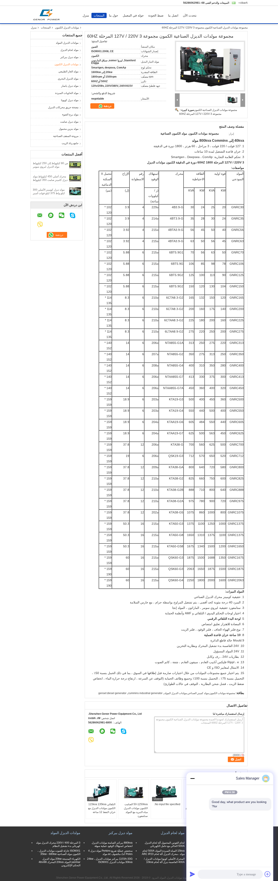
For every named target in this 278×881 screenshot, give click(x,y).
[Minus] (192, 778)
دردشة (107, 106)
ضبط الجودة (156, 15)
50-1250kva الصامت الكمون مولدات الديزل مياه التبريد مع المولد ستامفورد (136, 810)
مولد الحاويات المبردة (66, 93)
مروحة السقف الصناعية (65, 136)
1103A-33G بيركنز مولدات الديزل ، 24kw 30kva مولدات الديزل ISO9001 (109, 860)
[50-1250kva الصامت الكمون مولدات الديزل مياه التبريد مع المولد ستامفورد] (133, 791)
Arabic (244, 2)
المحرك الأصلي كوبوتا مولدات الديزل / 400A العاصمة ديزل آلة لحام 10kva (164, 860)
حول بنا (113, 15)
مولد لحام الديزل (69, 50)
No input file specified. (167, 804)
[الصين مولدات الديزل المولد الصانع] (47, 14)
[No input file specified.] (166, 791)
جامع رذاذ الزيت (70, 143)
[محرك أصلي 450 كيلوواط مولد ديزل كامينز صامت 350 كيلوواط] (75, 177)
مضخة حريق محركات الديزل (63, 107)
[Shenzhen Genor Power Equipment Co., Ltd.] (177, 100)
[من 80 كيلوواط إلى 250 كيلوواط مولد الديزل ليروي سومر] (75, 164)
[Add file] (268, 874)
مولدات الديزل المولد (67, 42)
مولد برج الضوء (70, 114)
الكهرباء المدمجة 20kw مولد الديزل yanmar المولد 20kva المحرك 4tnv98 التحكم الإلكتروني (59, 862)
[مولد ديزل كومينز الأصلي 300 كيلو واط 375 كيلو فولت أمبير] (75, 191)
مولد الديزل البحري (68, 78)
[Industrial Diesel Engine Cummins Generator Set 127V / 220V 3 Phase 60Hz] (210, 66)
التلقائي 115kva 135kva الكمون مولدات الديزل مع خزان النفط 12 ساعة (101, 808)
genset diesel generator (112, 693)
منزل (86, 15)
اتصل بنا (173, 15)
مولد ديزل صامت (69, 121)
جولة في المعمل (133, 15)
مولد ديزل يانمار (69, 85)
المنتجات (99, 15)
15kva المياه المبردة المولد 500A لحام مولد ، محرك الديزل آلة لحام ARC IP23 (163, 852)
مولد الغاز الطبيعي (68, 71)
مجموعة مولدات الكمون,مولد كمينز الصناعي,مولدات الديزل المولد (199, 693)
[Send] (192, 874)
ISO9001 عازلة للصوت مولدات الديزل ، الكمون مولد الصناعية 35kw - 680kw (59, 852)
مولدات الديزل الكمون (67, 27)
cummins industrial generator (145, 693)
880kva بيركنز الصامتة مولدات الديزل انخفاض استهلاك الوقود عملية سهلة (112, 844)
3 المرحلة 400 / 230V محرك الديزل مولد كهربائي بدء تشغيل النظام (58, 844)
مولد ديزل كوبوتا (69, 100)
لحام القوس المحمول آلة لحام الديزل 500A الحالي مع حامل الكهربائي (165, 844)
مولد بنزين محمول (68, 128)
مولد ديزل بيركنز (69, 57)
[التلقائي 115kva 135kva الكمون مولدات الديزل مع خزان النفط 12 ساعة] (101, 791)
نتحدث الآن (190, 15)
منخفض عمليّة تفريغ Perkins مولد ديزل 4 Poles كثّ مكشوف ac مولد (110, 852)
